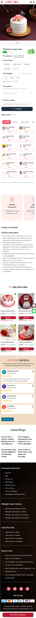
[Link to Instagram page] (27, 589)
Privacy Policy (9, 488)
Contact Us (8, 479)
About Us (8, 473)
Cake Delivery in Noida (12, 535)
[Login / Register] (31, 2)
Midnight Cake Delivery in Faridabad (17, 518)
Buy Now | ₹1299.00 (18, 615)
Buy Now (8, 317)
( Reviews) (10, 52)
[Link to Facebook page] (8, 589)
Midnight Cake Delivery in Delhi (15, 508)
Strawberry (7, 69)
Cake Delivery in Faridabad (13, 541)
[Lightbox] (33, 7)
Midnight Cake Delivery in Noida (15, 511)
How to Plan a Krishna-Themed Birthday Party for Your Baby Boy (18, 557)
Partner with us (10, 485)
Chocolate (7, 64)
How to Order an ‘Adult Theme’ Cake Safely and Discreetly (19, 576)
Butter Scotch (16, 64)
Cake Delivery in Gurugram (14, 538)
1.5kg (11, 77)
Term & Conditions (11, 491)
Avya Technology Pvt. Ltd (25, 608)
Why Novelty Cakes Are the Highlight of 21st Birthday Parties (20, 570)
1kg (5, 77)
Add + (9, 131)
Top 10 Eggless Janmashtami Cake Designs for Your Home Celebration (19, 563)
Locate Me (18, 109)
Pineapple (26, 64)
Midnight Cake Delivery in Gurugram (17, 515)
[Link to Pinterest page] (21, 589)
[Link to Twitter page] (15, 589)
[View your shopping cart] (34, 2)
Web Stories (9, 482)
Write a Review (8, 419)
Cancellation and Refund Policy (15, 494)
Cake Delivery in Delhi (12, 532)
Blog (6, 476)
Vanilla (16, 69)
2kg (18, 77)
